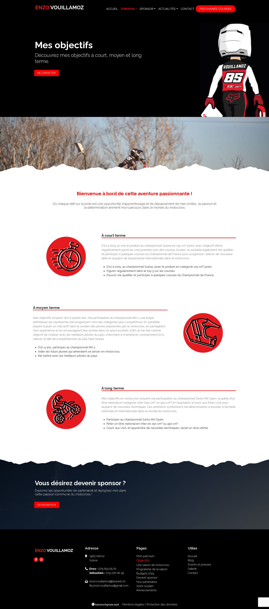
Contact (187, 8)
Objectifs (143, 560)
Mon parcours (145, 556)
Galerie (192, 568)
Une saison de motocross (152, 565)
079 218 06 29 (115, 573)
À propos (127, 8)
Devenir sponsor (147, 577)
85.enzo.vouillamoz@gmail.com (108, 585)
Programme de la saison (151, 569)
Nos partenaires (146, 581)
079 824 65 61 (107, 568)
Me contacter (47, 73)
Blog (191, 560)
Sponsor (146, 8)
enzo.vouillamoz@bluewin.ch (107, 581)
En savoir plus (47, 504)
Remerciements (146, 590)
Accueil (112, 8)
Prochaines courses (215, 8)
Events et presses (199, 564)
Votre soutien (144, 586)
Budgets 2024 (145, 573)
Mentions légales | (134, 604)
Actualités (167, 8)
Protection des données (161, 604)
